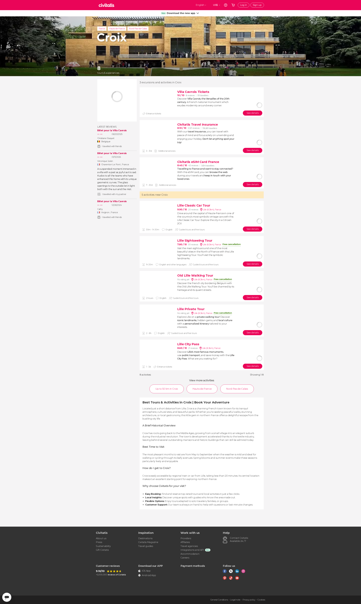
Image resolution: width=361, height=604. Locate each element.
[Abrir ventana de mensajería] (6, 597)
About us (101, 538)
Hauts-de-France (117, 28)
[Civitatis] (106, 5)
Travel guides (145, 546)
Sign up (257, 5)
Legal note (235, 600)
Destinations (145, 538)
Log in (243, 5)
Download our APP (150, 565)
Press (99, 542)
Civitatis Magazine (148, 542)
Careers (184, 557)
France (102, 28)
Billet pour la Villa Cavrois (112, 130)
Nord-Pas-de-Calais (138, 28)
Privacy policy (249, 600)
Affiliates (185, 542)
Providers (185, 538)
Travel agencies (189, 546)
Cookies (261, 600)
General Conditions (219, 600)
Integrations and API (192, 550)
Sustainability (103, 546)
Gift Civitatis (102, 550)
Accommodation (190, 554)
